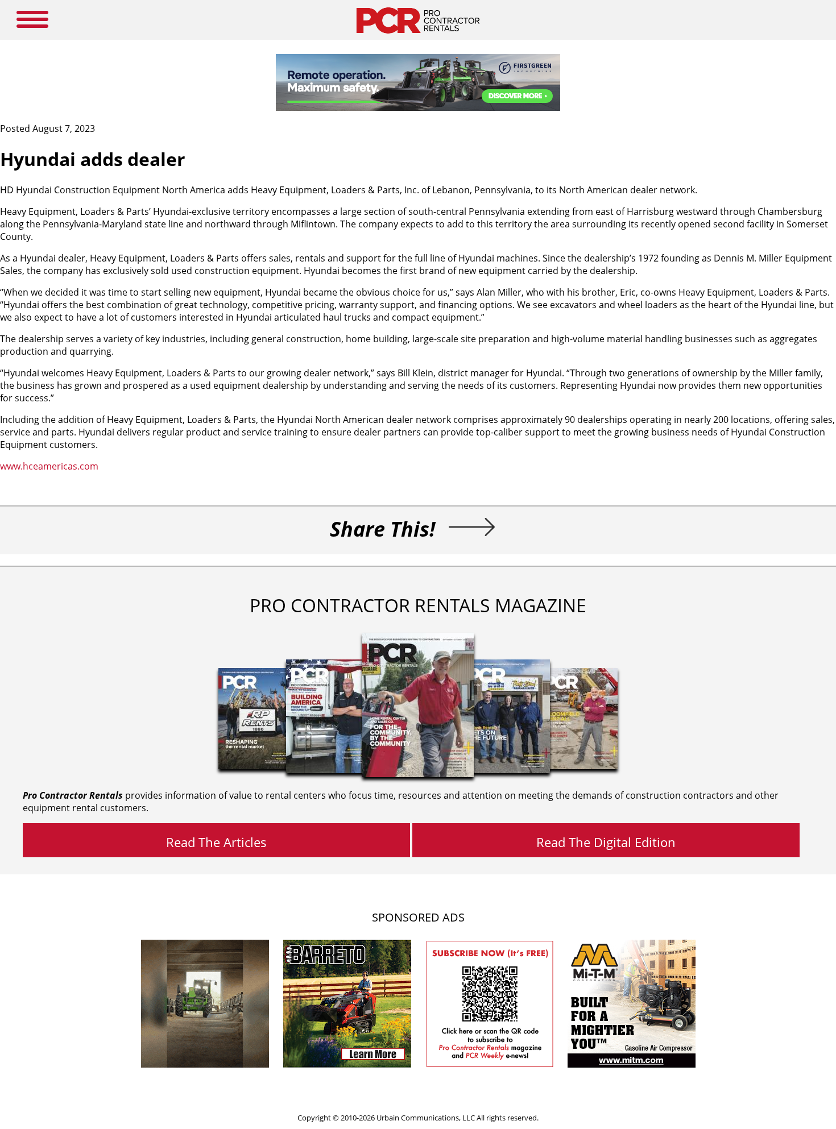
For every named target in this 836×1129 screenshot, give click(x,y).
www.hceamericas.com (49, 466)
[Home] (417, 36)
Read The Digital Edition (606, 841)
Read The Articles (216, 841)
